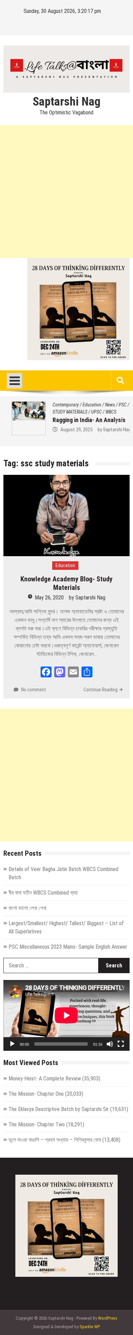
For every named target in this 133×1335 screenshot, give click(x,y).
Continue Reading (101, 689)
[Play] (12, 1044)
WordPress (107, 1318)
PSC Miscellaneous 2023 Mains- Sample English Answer (68, 947)
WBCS (102, 412)
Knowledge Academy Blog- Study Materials (66, 583)
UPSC (88, 412)
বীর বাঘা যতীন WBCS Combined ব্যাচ (43, 892)
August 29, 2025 (68, 430)
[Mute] (109, 1044)
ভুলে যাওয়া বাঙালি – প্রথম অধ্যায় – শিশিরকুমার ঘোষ (55, 1140)
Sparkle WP (89, 1326)
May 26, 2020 (49, 597)
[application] (66, 1015)
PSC (114, 404)
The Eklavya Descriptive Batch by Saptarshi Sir (59, 1109)
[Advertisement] (66, 191)
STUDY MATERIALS (61, 412)
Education (83, 404)
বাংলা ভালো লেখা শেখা (27, 908)
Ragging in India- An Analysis (80, 419)
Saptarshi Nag (67, 102)
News (102, 404)
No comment (33, 689)
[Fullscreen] (120, 1044)
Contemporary (57, 404)
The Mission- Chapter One (36, 1094)
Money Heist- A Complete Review (45, 1078)
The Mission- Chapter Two (37, 1124)
